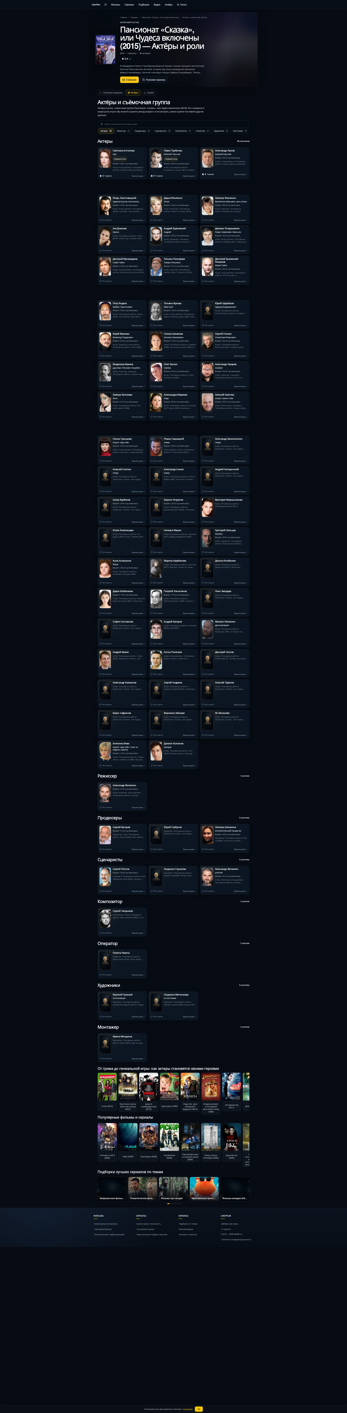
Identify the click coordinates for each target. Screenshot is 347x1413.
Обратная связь (230, 1223)
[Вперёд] (249, 1190)
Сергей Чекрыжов (123, 910)
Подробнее (187, 1409)
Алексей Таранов (224, 682)
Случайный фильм (102, 1229)
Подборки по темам (188, 1223)
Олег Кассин (170, 364)
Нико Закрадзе (223, 591)
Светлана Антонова (123, 150)
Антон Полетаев (173, 652)
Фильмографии (186, 1229)
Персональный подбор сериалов (151, 1234)
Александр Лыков (225, 150)
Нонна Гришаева (122, 438)
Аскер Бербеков (121, 499)
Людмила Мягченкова (176, 994)
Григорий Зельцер (225, 530)
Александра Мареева (175, 394)
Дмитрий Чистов (224, 652)
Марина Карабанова (175, 560)
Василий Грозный (122, 994)
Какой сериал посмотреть (148, 1223)
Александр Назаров (226, 364)
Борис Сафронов (122, 712)
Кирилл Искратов (173, 499)
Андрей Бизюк (121, 652)
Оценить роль (137, 176)
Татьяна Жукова (172, 303)
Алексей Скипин (122, 469)
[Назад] (97, 1190)
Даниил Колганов (173, 743)
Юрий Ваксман (121, 333)
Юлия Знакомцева (123, 530)
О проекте (226, 1229)
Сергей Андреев (173, 682)
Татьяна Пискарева (174, 258)
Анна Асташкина (122, 560)
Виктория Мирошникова (228, 499)
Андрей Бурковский (175, 228)
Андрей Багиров (173, 621)
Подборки (144, 4)
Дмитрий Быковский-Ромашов (227, 260)
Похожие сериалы (112, 92)
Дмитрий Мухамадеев (125, 258)
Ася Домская (119, 228)
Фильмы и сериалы (188, 1234)
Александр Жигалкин (124, 785)
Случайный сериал (145, 1229)
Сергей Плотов (121, 868)
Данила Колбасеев (225, 560)
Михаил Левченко (225, 621)
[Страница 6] (179, 1203)
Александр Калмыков (124, 682)
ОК (199, 1409)
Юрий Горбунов (173, 827)
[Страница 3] (173, 1203)
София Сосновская (123, 621)
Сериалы (129, 4)
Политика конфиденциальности (236, 1239)
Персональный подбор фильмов (109, 1234)
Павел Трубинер (173, 150)
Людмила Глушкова (175, 868)
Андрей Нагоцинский (227, 469)
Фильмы (115, 4)
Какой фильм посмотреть (106, 1223)
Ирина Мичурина (122, 1036)
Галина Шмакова (173, 333)
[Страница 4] (175, 1203)
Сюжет (150, 92)
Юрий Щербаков (224, 303)
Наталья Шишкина (225, 827)
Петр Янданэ (120, 303)
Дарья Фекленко (173, 197)
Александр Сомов (173, 469)
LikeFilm (96, 4)
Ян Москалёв (222, 712)
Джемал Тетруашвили (227, 228)
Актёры (169, 4)
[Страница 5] (177, 1203)
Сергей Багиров (121, 827)
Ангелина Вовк (121, 743)
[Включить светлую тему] (106, 5)
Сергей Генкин (223, 333)
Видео (157, 4)
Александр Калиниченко (228, 438)
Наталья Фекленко (225, 197)
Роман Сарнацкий (174, 438)
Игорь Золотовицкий (124, 197)
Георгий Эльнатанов (175, 591)
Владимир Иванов (123, 364)
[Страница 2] (171, 1203)
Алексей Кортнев (224, 394)
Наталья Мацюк (172, 530)
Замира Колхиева (122, 394)
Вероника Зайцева (174, 712)
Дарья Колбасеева (123, 591)
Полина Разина (121, 952)
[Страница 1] (168, 1203)
